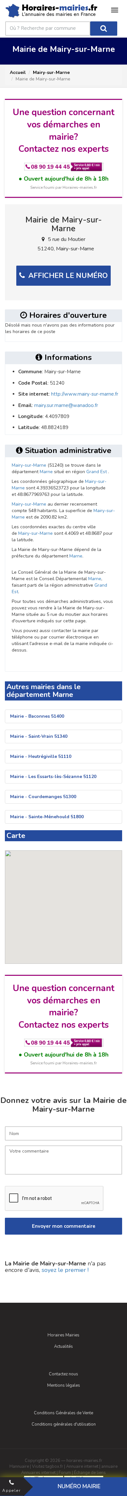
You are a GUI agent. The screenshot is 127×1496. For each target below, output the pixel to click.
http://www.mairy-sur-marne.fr (84, 394)
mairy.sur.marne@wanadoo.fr (66, 405)
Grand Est (96, 472)
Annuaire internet (82, 1466)
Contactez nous (63, 1374)
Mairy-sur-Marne (51, 72)
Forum (65, 1473)
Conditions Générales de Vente (63, 1413)
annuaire (109, 1466)
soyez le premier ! (65, 1270)
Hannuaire (19, 1466)
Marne (46, 472)
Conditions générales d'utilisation (64, 1424)
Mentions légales (63, 1385)
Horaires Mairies (63, 1335)
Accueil (18, 72)
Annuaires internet (38, 1473)
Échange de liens (90, 1473)
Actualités (63, 1346)
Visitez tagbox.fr (47, 1466)
